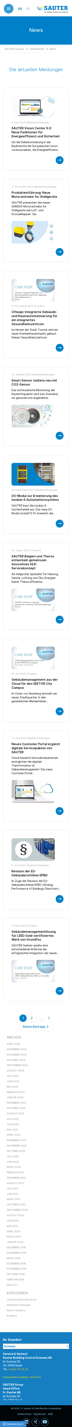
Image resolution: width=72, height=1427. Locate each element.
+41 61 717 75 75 (18, 1369)
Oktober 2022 (16, 1150)
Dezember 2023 (16, 1102)
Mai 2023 (12, 1129)
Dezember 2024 (16, 1049)
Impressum (39, 1414)
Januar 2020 (15, 1241)
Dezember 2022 (16, 1140)
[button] (13, 1424)
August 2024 (15, 1070)
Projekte (39, 306)
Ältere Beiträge (34, 1026)
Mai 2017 (12, 1284)
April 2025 (13, 1043)
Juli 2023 (13, 1118)
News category (16, 1310)
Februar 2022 (15, 1172)
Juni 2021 (12, 1193)
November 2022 (17, 1145)
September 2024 (17, 1065)
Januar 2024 (15, 1097)
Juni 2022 (13, 1161)
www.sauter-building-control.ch (22, 1377)
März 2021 (13, 1199)
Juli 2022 (13, 1156)
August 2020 (15, 1215)
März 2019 (13, 1258)
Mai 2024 (12, 1086)
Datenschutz (24, 1414)
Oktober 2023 (16, 1108)
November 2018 (16, 1268)
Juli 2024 (13, 1075)
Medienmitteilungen (38, 122)
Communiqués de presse (21, 1299)
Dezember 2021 (16, 1177)
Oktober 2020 (16, 1204)
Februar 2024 (16, 1092)
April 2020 (14, 1231)
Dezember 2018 (16, 1263)
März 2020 (14, 1236)
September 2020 (17, 1209)
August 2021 (15, 1183)
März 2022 (14, 1166)
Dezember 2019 (16, 1247)
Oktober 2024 (16, 1059)
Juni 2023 (13, 1124)
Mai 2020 (12, 1225)
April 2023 (13, 1134)
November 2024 (17, 1054)
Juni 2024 (13, 1081)
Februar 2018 (15, 1279)
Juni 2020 (13, 1220)
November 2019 (16, 1252)
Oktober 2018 (16, 1274)
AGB (50, 1414)
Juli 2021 (12, 1188)
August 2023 (15, 1113)
